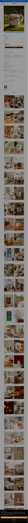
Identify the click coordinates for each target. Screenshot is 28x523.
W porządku (14, 517)
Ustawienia (14, 519)
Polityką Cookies (6, 514)
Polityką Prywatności (11, 514)
